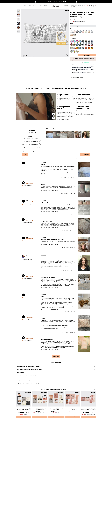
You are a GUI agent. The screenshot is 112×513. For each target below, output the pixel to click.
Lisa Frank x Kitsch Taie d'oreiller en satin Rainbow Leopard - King (77, 41)
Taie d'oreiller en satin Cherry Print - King (74, 31)
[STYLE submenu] (32, 5)
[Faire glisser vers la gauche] (35, 2)
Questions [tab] (32, 151)
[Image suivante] (89, 134)
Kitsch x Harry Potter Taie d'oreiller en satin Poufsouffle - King (74, 44)
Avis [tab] (24, 151)
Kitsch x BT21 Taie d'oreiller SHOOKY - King (89, 48)
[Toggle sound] (53, 114)
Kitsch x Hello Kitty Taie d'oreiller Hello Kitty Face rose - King (86, 44)
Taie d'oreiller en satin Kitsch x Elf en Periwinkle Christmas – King (77, 51)
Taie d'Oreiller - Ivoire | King (71, 31)
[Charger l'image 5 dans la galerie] (18, 27)
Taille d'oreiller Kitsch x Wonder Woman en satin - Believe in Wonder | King (92, 44)
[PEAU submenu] (36, 5)
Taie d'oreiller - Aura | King (86, 31)
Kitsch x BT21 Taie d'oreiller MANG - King (83, 48)
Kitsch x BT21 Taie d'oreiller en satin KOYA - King (80, 48)
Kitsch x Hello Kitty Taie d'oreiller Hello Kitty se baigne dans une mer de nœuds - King (89, 44)
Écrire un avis (86, 155)
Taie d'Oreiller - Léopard (89, 31)
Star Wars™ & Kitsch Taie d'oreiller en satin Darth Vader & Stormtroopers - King (89, 41)
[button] (75, 19)
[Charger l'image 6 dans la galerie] (18, 31)
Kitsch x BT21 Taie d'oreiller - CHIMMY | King (77, 48)
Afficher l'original (37, 147)
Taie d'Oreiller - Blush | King (83, 31)
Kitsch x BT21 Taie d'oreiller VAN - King (71, 51)
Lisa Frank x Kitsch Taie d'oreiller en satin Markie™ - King (74, 41)
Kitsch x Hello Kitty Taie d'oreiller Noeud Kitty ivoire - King (83, 44)
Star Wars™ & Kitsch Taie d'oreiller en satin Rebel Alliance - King (86, 41)
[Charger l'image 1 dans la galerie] (18, 11)
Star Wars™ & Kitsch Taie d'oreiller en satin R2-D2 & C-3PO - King (92, 41)
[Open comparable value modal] (85, 21)
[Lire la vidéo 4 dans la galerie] (18, 23)
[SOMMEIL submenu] (48, 5)
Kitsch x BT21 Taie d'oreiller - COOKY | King (74, 48)
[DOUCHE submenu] (42, 5)
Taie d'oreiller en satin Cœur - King (74, 35)
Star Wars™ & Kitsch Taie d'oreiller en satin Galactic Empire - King (83, 41)
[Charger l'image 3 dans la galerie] (18, 19)
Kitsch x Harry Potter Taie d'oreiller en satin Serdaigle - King (77, 44)
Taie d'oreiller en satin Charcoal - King (77, 31)
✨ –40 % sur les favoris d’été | (56, 1)
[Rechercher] (89, 6)
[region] (56, 1)
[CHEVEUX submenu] (27, 5)
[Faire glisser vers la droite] (76, 2)
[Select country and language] (93, 5)
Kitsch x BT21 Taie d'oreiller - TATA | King (92, 48)
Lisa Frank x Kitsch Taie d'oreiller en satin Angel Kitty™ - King (71, 41)
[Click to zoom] (67, 55)
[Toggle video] (53, 117)
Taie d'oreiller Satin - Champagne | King (71, 35)
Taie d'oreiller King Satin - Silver (92, 31)
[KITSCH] (56, 5)
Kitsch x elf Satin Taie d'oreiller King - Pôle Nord (74, 51)
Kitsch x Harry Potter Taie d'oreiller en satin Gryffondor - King (71, 44)
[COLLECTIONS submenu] (70, 5)
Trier (77, 158)
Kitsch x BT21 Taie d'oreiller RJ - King (86, 48)
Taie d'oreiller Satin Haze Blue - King (80, 31)
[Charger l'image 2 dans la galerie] (18, 15)
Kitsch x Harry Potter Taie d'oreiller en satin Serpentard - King (80, 44)
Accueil (71, 9)
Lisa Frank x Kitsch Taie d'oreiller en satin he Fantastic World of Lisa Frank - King (80, 41)
